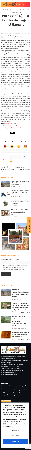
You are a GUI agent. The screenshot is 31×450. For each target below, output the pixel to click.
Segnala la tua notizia (29, 225)
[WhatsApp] (15, 157)
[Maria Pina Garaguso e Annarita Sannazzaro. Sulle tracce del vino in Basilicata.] (5, 203)
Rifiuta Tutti (15, 436)
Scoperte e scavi (16, 12)
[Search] (22, 4)
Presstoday (9, 124)
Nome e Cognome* (7, 259)
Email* (17, 259)
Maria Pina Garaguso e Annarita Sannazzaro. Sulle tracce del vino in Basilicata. (20, 201)
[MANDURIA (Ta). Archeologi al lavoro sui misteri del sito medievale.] (6, 335)
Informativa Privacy (12, 271)
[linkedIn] (19, 157)
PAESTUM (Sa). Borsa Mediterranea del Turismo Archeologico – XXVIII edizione (20, 192)
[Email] (11, 161)
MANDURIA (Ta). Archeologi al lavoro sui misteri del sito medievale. (20, 335)
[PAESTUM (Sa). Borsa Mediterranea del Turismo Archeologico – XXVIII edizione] (5, 193)
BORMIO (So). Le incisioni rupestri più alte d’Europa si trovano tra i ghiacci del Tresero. (20, 183)
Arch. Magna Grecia (15, 128)
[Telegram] (24, 157)
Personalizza (15, 430)
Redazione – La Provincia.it (15, 126)
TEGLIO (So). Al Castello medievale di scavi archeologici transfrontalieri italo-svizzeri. (19, 321)
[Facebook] (11, 157)
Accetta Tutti (15, 441)
